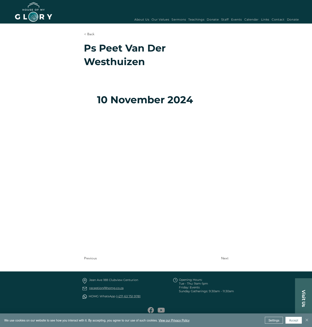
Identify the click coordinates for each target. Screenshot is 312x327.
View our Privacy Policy (174, 320)
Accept (293, 320)
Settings (273, 320)
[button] (178, 19)
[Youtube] (161, 310)
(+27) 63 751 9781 (128, 296)
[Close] (306, 320)
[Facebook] (151, 310)
